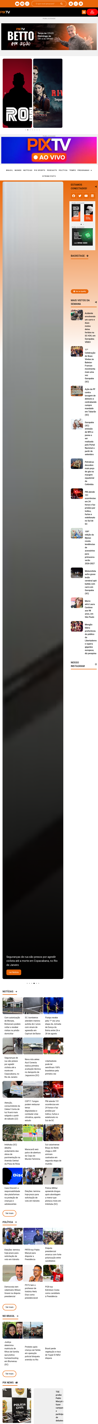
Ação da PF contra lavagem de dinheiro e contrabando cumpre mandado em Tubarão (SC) (90, 402)
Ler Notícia (14, 972)
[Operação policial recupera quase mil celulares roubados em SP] (27, 1405)
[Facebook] (22, 4)
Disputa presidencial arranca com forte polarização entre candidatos (53, 1254)
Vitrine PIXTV (49, 176)
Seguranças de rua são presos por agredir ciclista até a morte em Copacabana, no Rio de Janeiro (11, 1067)
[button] (84, 12)
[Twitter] (80, 196)
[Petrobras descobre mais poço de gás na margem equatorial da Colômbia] (77, 463)
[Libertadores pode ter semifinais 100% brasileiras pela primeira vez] (58, 1046)
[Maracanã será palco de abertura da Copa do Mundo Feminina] (38, 1132)
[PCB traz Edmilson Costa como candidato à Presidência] (58, 1273)
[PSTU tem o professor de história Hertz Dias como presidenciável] (38, 1273)
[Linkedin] (81, 4)
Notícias (27, 170)
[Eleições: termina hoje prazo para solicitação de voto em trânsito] (38, 1176)
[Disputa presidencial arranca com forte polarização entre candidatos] (58, 1236)
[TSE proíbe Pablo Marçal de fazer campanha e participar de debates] (44, 1395)
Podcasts (52, 170)
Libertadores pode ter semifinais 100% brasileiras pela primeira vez (52, 1067)
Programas (83, 170)
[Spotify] (71, 4)
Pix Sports (39, 170)
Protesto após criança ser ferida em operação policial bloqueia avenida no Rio (32, 1353)
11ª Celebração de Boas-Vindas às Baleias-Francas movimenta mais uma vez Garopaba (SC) (90, 365)
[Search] (61, 4)
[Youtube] (17, 4)
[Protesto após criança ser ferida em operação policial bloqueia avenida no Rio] (38, 1330)
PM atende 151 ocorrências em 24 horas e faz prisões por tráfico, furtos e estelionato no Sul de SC (52, 1111)
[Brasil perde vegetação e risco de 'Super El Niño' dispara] (58, 1330)
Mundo (18, 170)
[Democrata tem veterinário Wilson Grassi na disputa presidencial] (18, 1273)
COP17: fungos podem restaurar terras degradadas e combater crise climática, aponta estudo (32, 1111)
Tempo (72, 170)
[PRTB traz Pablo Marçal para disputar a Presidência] (38, 1236)
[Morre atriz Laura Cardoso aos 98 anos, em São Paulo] (77, 603)
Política (63, 170)
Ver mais (9, 1213)
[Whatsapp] (76, 4)
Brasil (9, 170)
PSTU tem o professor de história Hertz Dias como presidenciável (31, 1291)
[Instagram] (27, 4)
